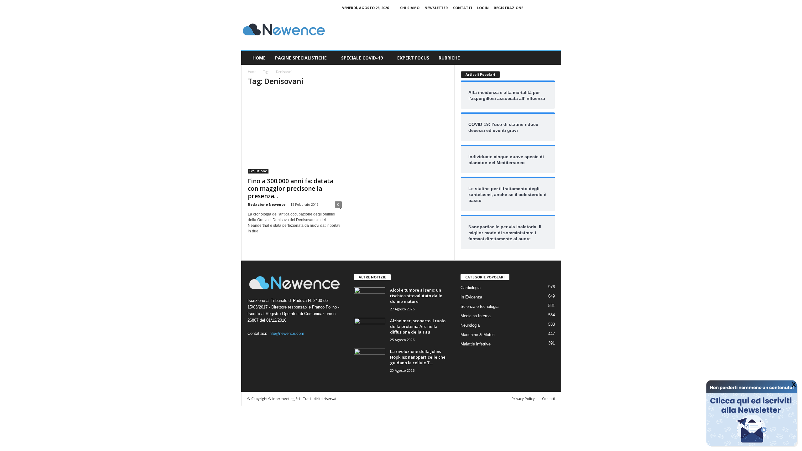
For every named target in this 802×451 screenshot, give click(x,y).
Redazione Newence (266, 204)
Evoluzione (258, 171)
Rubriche (449, 58)
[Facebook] (537, 7)
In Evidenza (471, 297)
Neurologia (470, 325)
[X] (556, 7)
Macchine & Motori (478, 334)
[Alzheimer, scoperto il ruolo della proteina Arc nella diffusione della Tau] (369, 329)
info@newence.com (286, 333)
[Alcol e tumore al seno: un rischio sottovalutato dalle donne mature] (369, 299)
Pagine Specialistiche (301, 58)
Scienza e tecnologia (479, 306)
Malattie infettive (476, 344)
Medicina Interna (476, 316)
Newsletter (436, 7)
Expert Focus (413, 58)
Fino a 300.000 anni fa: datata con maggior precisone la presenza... (290, 188)
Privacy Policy (523, 398)
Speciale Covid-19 (362, 58)
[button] (552, 58)
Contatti (462, 7)
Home (259, 58)
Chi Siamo (409, 7)
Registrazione (508, 7)
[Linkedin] (546, 7)
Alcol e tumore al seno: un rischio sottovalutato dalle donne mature (416, 295)
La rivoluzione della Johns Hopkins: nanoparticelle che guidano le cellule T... (417, 357)
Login (483, 7)
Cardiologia (471, 287)
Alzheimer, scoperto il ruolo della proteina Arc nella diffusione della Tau (417, 326)
